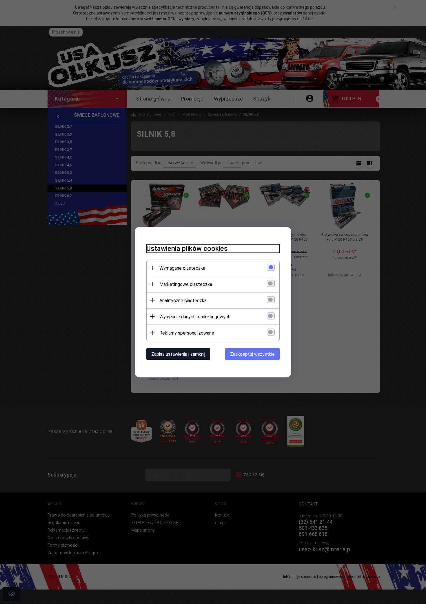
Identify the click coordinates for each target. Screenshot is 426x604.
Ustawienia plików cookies (187, 248)
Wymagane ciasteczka (182, 268)
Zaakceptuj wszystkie (252, 354)
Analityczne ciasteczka (183, 300)
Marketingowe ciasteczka (185, 284)
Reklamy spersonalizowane (186, 332)
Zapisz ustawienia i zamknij (178, 354)
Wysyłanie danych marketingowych (194, 316)
